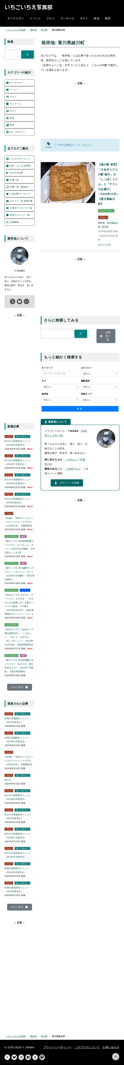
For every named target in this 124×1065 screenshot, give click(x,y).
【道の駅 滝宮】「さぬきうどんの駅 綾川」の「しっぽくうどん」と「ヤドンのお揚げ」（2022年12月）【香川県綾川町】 (108, 184)
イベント (25, 590)
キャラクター (106, 211)
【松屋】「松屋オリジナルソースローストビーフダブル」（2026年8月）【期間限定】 (19, 522)
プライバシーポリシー (58, 1047)
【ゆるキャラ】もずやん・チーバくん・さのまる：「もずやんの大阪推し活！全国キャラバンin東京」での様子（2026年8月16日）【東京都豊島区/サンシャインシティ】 (19, 604)
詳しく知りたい (22, 436)
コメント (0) (104, 244)
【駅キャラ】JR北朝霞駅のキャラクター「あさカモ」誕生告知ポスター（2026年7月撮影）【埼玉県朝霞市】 (19, 666)
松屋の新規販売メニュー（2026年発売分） (17, 889)
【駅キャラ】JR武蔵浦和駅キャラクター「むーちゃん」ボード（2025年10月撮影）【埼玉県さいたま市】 (20, 547)
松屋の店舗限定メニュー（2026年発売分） (17, 720)
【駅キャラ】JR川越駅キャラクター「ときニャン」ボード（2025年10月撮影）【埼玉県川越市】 (20, 574)
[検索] (80, 334)
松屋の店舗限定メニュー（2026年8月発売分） (17, 739)
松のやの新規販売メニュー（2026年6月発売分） (18, 443)
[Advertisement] (80, 111)
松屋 (82, 459)
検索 (80, 409)
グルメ (103, 217)
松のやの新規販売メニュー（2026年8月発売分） (18, 481)
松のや (48, 464)
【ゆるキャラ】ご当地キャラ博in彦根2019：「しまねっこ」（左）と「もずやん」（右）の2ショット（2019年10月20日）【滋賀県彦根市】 (19, 637)
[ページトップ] (115, 1056)
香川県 (44, 30)
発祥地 (33, 30)
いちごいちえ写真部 (16, 30)
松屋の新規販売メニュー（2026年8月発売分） (17, 870)
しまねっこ (71, 459)
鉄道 (23, 536)
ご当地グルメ (73, 468)
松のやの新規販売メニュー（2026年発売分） (18, 501)
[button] (105, 336)
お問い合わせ (111, 1047)
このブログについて (87, 1047)
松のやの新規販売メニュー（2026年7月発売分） (18, 462)
